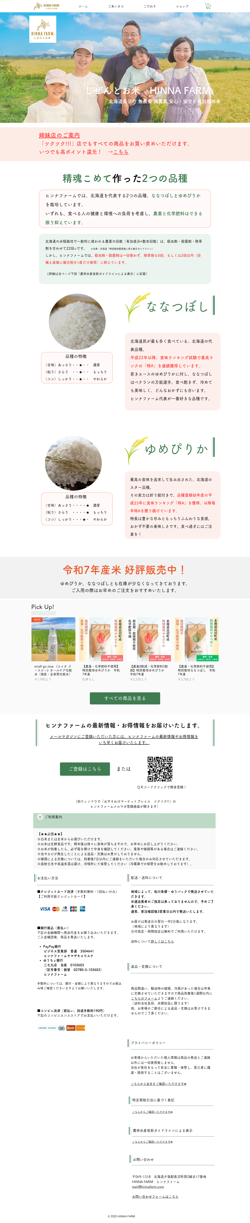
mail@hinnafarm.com (148, 1186)
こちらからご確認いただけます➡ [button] (152, 1112)
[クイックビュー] (101, 639)
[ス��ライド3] (130, 124)
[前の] (17, 67)
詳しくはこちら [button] (162, 941)
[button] (208, 6)
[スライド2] (125, 124)
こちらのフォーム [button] (144, 998)
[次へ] (233, 67)
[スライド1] (120, 124)
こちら (121, 151)
